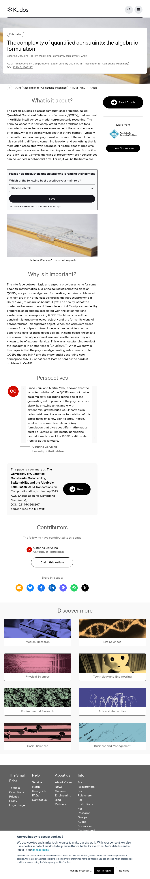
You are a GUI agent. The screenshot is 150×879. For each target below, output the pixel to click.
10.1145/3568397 (23, 67)
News (58, 786)
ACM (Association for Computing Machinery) (41, 87)
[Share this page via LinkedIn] (52, 587)
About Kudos (63, 782)
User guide (39, 791)
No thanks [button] (124, 870)
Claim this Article (52, 562)
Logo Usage (17, 805)
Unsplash (70, 260)
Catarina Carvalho (44, 447)
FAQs (35, 795)
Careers (60, 791)
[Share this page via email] (19, 587)
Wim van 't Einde (50, 260)
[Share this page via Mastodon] (63, 587)
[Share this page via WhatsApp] (74, 587)
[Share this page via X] (85, 587)
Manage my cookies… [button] (80, 870)
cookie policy (40, 850)
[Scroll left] (9, 87)
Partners (60, 804)
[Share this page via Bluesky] (30, 587)
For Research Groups (84, 813)
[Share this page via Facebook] (41, 587)
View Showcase (123, 148)
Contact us (39, 800)
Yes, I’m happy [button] (104, 870)
